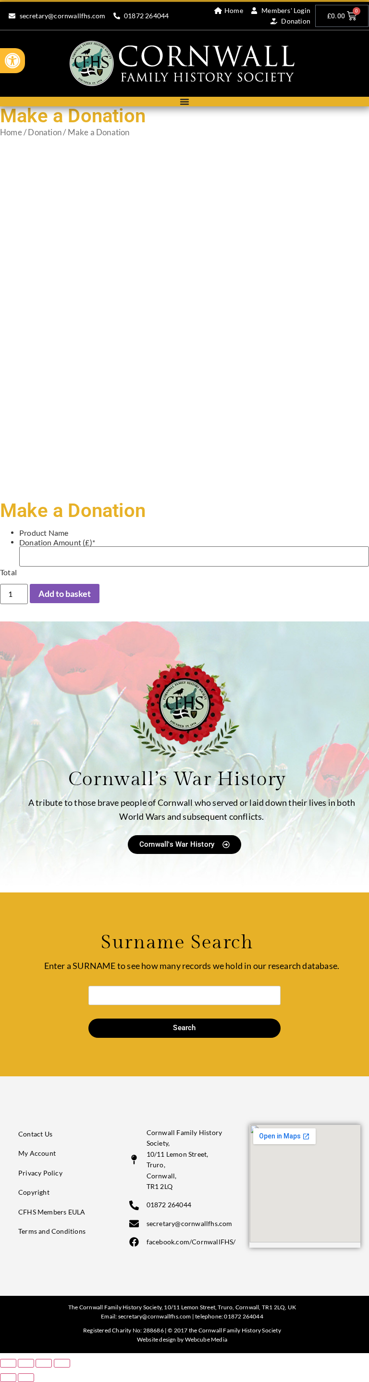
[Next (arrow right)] (26, 1377)
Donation (45, 132)
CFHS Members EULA (51, 1212)
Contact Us (35, 1134)
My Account (37, 1153)
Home (11, 132)
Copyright (33, 1192)
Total (8, 572)
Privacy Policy (40, 1173)
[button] (12, 60)
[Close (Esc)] (62, 1363)
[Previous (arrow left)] (8, 1377)
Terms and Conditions (52, 1231)
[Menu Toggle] (184, 101)
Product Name (43, 533)
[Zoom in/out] (8, 1363)
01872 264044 (243, 1316)
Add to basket (64, 593)
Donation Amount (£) (57, 542)
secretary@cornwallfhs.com (154, 1316)
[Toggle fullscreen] (26, 1363)
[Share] (44, 1363)
